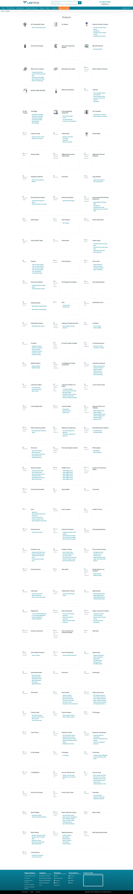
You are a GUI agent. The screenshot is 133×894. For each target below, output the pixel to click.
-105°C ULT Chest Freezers (38, 264)
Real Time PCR (35, 718)
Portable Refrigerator (37, 618)
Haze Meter (65, 140)
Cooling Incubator (36, 349)
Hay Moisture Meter (36, 475)
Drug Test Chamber (67, 695)
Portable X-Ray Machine (37, 855)
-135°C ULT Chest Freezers (38, 266)
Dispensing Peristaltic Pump (38, 552)
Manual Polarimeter (36, 595)
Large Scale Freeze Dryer (99, 250)
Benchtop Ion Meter (36, 840)
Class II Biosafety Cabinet (99, 93)
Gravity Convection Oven (37, 519)
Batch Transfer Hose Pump (99, 775)
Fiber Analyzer (66, 223)
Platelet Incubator (97, 575)
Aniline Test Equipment (68, 554)
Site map (38, 891)
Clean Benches (96, 94)
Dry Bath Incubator (36, 352)
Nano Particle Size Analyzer (69, 537)
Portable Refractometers (99, 598)
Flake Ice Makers (97, 327)
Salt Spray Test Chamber (68, 700)
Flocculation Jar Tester (98, 347)
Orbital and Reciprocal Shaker (70, 397)
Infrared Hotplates (97, 417)
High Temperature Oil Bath (38, 79)
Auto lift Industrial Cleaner (69, 735)
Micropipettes (66, 409)
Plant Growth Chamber (68, 698)
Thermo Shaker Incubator (69, 715)
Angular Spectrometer (98, 655)
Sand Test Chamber (67, 702)
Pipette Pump (66, 412)
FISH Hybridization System (38, 326)
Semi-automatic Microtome (38, 454)
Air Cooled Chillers (36, 387)
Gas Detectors (96, 205)
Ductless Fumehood (98, 266)
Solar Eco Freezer (36, 655)
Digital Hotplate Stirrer (98, 410)
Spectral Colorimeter (67, 142)
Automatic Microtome (37, 450)
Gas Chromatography (68, 116)
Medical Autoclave (97, 369)
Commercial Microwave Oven (38, 514)
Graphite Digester (36, 366)
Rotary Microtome (36, 452)
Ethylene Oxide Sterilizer (99, 366)
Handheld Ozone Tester (98, 207)
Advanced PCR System (37, 715)
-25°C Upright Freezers (37, 273)
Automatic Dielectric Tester (69, 559)
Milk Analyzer (96, 450)
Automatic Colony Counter (38, 136)
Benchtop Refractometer (99, 593)
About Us (47, 8)
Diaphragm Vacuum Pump (99, 778)
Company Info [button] (126, 8)
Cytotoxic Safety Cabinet (99, 96)
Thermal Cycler (11, 8)
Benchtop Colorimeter (68, 136)
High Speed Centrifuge (37, 118)
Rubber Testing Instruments (99, 702)
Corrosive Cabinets (97, 615)
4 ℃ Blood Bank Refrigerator (38, 615)
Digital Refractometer (98, 595)
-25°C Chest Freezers (36, 271)
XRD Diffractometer (97, 663)
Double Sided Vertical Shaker (69, 390)
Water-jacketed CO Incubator (100, 116)
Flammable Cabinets (98, 620)
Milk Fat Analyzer (97, 452)
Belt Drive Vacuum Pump (99, 777)
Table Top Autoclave (98, 374)
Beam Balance (66, 837)
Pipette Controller (67, 410)
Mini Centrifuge (35, 121)
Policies (32, 891)
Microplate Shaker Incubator (69, 394)
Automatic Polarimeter (37, 593)
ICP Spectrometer (97, 662)
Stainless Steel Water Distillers (39, 817)
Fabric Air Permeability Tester (39, 27)
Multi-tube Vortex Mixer (68, 396)
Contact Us (54, 8)
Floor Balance (66, 842)
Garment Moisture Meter (37, 470)
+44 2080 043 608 (104, 2)
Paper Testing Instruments (99, 698)
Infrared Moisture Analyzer (38, 477)
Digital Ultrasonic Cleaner (69, 737)
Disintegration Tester (98, 552)
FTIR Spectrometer (97, 660)
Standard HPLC (66, 307)
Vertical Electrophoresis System (39, 204)
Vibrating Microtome (37, 457)
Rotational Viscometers (98, 797)
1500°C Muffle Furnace (68, 479)
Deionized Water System (68, 815)
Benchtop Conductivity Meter (38, 835)
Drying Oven (35, 515)
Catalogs (41, 8)
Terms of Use (25, 891)
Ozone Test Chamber (67, 697)
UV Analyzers (66, 755)
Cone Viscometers (97, 795)
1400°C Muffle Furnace (68, 477)
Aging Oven (34, 512)
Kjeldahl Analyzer (36, 367)
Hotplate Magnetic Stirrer (99, 414)
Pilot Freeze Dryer (97, 252)
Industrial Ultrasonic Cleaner (69, 738)
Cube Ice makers (97, 326)
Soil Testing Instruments (99, 703)
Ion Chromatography (68, 119)
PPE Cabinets (96, 622)
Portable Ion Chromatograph (69, 121)
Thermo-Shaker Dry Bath (68, 717)
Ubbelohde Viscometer (98, 798)
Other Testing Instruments (99, 697)
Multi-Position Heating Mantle (39, 309)
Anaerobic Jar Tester (98, 346)
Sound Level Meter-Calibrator (69, 655)
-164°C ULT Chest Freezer (37, 269)
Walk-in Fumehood (97, 269)
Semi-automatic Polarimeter (38, 597)
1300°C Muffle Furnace (68, 475)
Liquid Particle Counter (37, 532)
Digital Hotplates (97, 412)
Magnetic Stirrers (97, 419)
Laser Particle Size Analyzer (69, 535)
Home (3, 8)
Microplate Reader (97, 430)
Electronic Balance (67, 840)
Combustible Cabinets (98, 613)
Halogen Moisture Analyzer (38, 474)
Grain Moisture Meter (37, 472)
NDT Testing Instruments (99, 695)
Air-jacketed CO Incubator (99, 114)
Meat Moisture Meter (37, 479)
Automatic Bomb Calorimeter (69, 557)
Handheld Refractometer (99, 597)
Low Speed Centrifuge (37, 119)
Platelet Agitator (97, 573)
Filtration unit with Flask (69, 775)
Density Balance (66, 838)
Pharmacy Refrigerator (37, 617)
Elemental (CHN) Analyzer (69, 200)
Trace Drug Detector (98, 181)
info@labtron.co (105, 4)
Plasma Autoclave (97, 371)
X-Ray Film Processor (37, 857)
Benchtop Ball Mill (97, 49)
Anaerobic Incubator (36, 346)
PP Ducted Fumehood (98, 268)
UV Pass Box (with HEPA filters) (100, 755)
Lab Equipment (20, 8)
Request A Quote (64, 8)
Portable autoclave (97, 372)
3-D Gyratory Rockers (68, 389)
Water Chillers (35, 391)
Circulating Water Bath (37, 72)
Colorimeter (65, 138)
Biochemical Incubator (37, 347)
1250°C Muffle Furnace (68, 474)
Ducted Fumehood (97, 264)
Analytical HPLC (66, 305)
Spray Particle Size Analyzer (69, 539)
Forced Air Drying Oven (37, 517)
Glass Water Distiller (36, 815)
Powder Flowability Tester (99, 557)
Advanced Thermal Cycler (38, 717)
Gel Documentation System (38, 288)
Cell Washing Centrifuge (37, 114)
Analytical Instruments (32, 8)
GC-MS (64, 117)
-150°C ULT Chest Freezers (38, 268)
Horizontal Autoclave (98, 367)
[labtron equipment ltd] (31, 2)
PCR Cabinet (96, 101)
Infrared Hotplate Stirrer (99, 415)
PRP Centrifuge (35, 123)
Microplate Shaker (67, 392)
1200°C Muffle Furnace (68, 472)
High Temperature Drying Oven (39, 520)
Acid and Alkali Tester (68, 552)
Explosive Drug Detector (99, 180)
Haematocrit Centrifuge (37, 116)
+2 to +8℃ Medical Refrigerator (39, 613)
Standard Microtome (37, 455)
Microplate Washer (97, 432)
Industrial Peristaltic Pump (38, 554)
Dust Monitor (96, 31)
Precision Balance (67, 843)
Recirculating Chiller (36, 389)
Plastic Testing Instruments (99, 700)
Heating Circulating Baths (38, 77)
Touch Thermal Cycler (37, 720)
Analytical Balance (67, 835)
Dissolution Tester (97, 554)
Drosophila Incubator (37, 351)
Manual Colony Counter (37, 138)
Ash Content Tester (67, 555)
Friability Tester (97, 555)
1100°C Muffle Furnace (68, 470)
